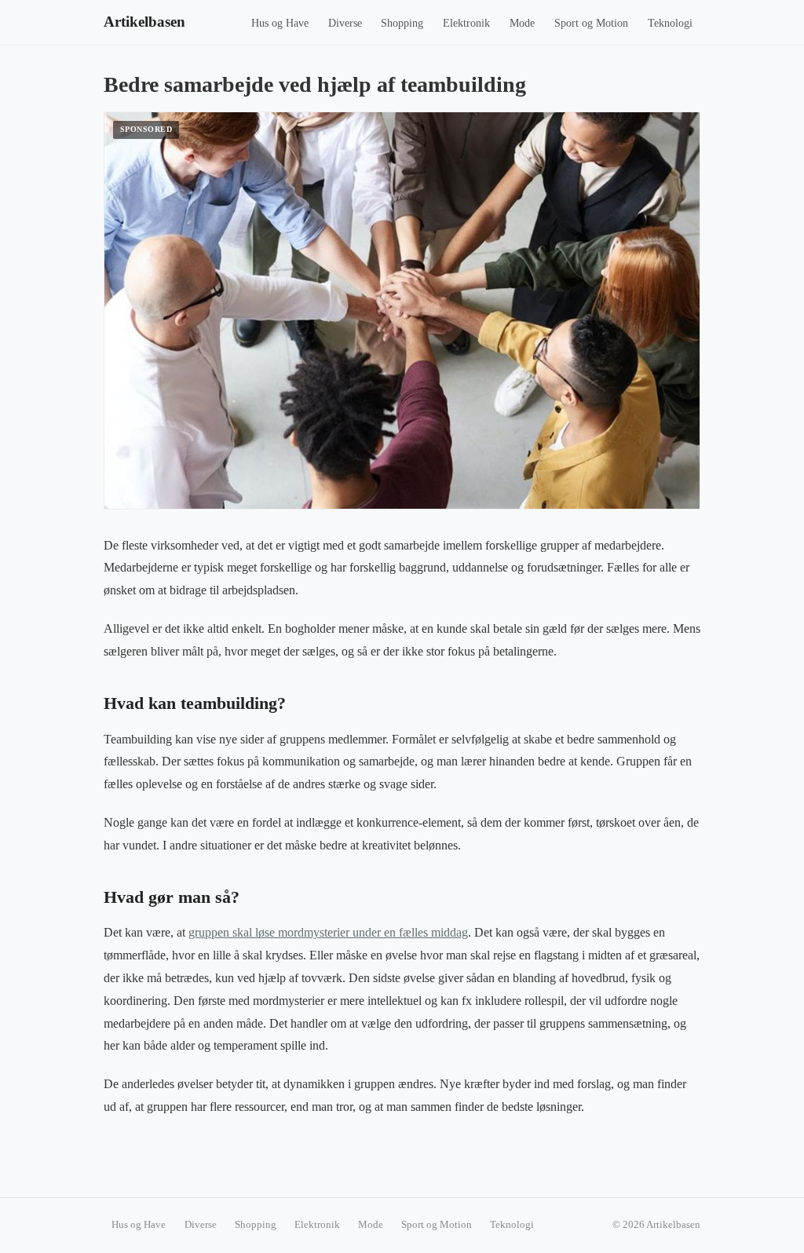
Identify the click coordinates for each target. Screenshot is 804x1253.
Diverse (345, 23)
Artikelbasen (144, 21)
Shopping (402, 23)
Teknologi (670, 23)
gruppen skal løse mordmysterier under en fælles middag (328, 932)
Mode (522, 23)
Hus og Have (280, 23)
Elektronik (466, 23)
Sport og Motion (591, 23)
